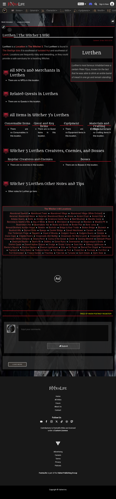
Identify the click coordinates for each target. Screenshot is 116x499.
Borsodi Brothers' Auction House (20, 227)
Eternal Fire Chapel (89, 247)
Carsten (90, 230)
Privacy (58, 462)
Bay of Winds (39, 221)
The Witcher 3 (35, 46)
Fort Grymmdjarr (16, 252)
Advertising (58, 452)
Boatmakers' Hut (41, 224)
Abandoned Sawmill (19, 213)
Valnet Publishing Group (67, 473)
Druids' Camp (64, 244)
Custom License (61, 431)
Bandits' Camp (94, 218)
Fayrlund (13, 250)
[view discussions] (113, 21)
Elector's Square (11, 247)
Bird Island (62, 221)
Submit (64, 346)
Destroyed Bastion (20, 241)
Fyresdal (71, 252)
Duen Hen (78, 244)
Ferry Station (26, 250)
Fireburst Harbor (42, 250)
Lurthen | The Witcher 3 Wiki (26, 35)
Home (58, 396)
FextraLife (43, 473)
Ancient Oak (97, 216)
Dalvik (72, 238)
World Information (7, 22)
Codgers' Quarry (68, 233)
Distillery (47, 241)
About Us (58, 407)
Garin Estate (84, 252)
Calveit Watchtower (74, 230)
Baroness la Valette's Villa (18, 221)
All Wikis (58, 400)
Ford (69, 250)
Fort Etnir (102, 250)
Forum (58, 403)
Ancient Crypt (83, 216)
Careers (58, 455)
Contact (58, 410)
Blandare (88, 221)
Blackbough (75, 221)
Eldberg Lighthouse (95, 244)
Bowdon (41, 227)
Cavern (100, 230)
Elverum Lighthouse (49, 247)
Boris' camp (91, 224)
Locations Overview (23, 22)
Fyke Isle (60, 252)
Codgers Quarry (86, 233)
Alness (70, 216)
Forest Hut (79, 250)
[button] (82, 4)
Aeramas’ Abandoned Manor (51, 216)
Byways (43, 230)
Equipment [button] (83, 10)
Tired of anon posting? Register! (95, 313)
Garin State (98, 252)
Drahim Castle (15, 244)
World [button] (100, 10)
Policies (58, 466)
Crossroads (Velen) (98, 235)
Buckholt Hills (15, 230)
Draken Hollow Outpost (35, 244)
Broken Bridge (88, 227)
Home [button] (18, 10)
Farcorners (106, 247)
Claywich (36, 233)
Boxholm (52, 227)
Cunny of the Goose (57, 238)
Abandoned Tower (39, 213)
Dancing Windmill (85, 238)
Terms (58, 459)
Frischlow (49, 252)
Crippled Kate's (26, 235)
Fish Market (58, 250)
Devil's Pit (36, 241)
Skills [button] (67, 10)
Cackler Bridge (56, 230)
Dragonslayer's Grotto (93, 241)
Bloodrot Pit (100, 221)
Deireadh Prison (104, 238)
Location (20, 46)
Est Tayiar (73, 247)
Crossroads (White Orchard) (17, 238)
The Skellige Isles (12, 50)
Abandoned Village (59, 213)
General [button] (33, 10)
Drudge (52, 244)
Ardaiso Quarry (18, 218)
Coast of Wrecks (50, 233)
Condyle (100, 233)
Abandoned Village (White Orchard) (86, 213)
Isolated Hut (44, 50)
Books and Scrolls (60, 224)
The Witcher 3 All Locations (57, 208)
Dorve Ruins (60, 241)
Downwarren (74, 241)
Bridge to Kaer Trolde (69, 227)
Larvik (6, 54)
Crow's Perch (39, 238)
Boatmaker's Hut (23, 224)
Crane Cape (10, 235)
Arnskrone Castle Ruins (58, 218)
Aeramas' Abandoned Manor (22, 216)
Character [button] (51, 10)
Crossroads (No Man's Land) (74, 235)
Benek (51, 221)
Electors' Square (29, 247)
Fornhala (91, 250)
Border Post (77, 224)
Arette (30, 218)
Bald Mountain (78, 218)
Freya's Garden (34, 252)
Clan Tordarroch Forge (18, 233)
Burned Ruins (30, 230)
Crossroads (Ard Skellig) (47, 235)
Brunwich (102, 227)
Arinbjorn (40, 218)
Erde (63, 247)
